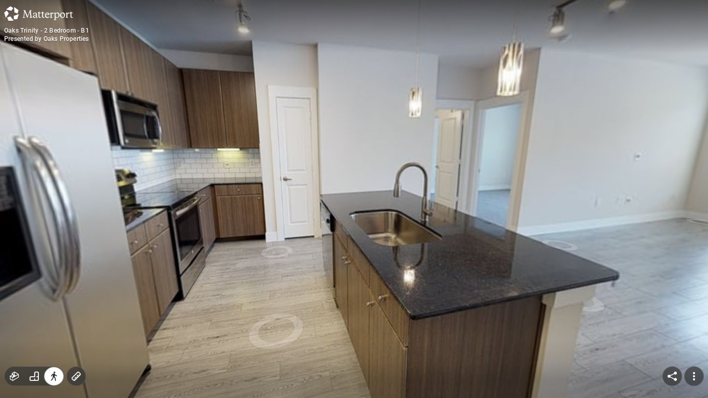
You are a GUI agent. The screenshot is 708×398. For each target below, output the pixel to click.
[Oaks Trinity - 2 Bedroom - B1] (354, 199)
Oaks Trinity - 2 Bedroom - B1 (46, 30)
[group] (34, 376)
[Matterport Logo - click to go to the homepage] (38, 13)
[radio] (14, 376)
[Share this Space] (672, 376)
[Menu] (694, 376)
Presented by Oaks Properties (46, 38)
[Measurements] (76, 376)
